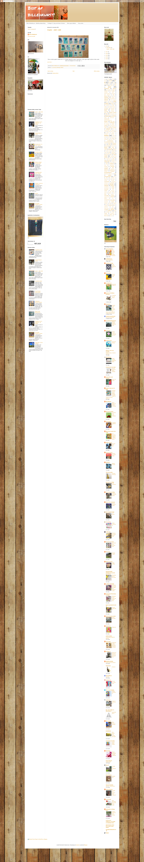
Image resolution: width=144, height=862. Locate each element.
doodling (106, 103)
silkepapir (106, 185)
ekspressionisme (112, 106)
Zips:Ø (107, 765)
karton (113, 135)
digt (107, 102)
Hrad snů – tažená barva (110, 786)
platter (115, 173)
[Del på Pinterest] (84, 66)
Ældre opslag (96, 71)
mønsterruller (107, 161)
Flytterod (113, 666)
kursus (105, 143)
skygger (112, 187)
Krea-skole (80, 23)
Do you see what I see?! (114, 682)
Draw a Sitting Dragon (113, 743)
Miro (111, 154)
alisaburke (108, 304)
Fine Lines (108, 551)
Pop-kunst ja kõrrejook (110, 317)
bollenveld (106, 98)
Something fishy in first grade (114, 576)
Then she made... (109, 472)
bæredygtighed (112, 98)
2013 (107, 58)
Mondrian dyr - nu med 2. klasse (38, 145)
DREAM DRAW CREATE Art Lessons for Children (110, 573)
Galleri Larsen (109, 442)
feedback (112, 110)
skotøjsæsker (106, 186)
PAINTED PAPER (109, 661)
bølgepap (106, 99)
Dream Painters (109, 789)
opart (105, 165)
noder (107, 163)
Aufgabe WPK (108, 761)
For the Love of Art (110, 541)
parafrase (106, 171)
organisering (112, 165)
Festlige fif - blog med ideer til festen (56, 23)
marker (105, 149)
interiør (105, 131)
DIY (114, 102)
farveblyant (106, 108)
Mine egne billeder (71, 23)
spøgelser (113, 195)
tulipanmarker (106, 208)
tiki (109, 204)
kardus (106, 135)
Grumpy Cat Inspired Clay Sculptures (114, 792)
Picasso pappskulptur (114, 608)
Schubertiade (106, 181)
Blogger (85, 845)
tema (110, 203)
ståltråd (113, 199)
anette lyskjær (109, 636)
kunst (115, 139)
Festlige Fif (108, 651)
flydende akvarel (112, 112)
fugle (105, 115)
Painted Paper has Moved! (110, 662)
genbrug (107, 116)
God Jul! (107, 676)
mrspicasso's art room (111, 367)
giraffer (105, 117)
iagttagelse (108, 128)
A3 (115, 84)
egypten (105, 106)
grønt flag (112, 121)
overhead (112, 166)
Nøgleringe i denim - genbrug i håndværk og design (114, 645)
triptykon (110, 205)
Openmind (108, 750)
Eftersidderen (109, 675)
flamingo (112, 111)
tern (106, 204)
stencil (112, 196)
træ (112, 206)
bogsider (112, 97)
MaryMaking (108, 401)
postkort (114, 176)
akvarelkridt (109, 89)
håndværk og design (112, 127)
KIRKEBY (108, 462)
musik (113, 158)
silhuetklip (106, 184)
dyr (115, 103)
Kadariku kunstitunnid (110, 316)
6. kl (110, 82)
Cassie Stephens (109, 248)
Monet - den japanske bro (37, 312)
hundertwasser (112, 125)
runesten (105, 180)
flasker (105, 112)
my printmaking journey (111, 320)
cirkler (110, 101)
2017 (107, 51)
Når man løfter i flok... (113, 444)
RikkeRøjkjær (109, 775)
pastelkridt (112, 171)
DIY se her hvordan (110, 690)
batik (113, 92)
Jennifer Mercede (111, 131)
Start (73, 71)
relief (109, 179)
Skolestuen (108, 665)
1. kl (108, 79)
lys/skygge (108, 145)
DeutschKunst (109, 760)
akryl (109, 87)
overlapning (106, 167)
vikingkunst (112, 213)
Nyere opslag (50, 71)
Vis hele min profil (31, 36)
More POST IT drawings (113, 723)
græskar (106, 121)
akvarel (54, 67)
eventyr (109, 107)
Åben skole (106, 215)
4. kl (110, 81)
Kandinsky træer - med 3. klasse (38, 173)
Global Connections (114, 524)
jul (115, 131)
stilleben (105, 198)
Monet (111, 157)
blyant (110, 96)
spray (105, 194)
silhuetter (111, 184)
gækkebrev (106, 122)
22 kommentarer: (73, 65)
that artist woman (109, 411)
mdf (109, 152)
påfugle (105, 179)
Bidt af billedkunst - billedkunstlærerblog (36, 23)
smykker (105, 190)
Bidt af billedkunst (33, 34)
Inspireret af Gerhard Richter (114, 494)
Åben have (112, 214)
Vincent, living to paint (113, 275)
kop (109, 138)
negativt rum (114, 161)
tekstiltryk (105, 203)
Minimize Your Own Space (114, 454)
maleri (113, 147)
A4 (107, 85)
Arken (114, 89)
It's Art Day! (108, 522)
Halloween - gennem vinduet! (38, 302)
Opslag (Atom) (55, 73)
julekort (107, 132)
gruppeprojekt (106, 118)
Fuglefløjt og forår (38, 249)
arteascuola (108, 799)
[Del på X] (81, 66)
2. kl (52, 67)
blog (113, 94)
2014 (107, 57)
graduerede (112, 117)
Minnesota (106, 154)
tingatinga (113, 204)
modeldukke (113, 156)
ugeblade (112, 209)
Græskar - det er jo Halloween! (39, 184)
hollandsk (106, 125)
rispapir (113, 179)
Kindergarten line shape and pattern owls (114, 598)
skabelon (112, 185)
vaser (115, 210)
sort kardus (112, 191)
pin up (111, 173)
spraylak (112, 194)
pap (113, 167)
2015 (107, 55)
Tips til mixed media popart (37, 292)
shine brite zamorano (110, 502)
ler (106, 144)
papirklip (106, 168)
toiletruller (106, 205)
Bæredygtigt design (110, 512)
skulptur (112, 186)
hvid (108, 126)
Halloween (112, 122)
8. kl (105, 84)
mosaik (115, 157)
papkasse (112, 168)
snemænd (112, 190)
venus (113, 211)
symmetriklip (112, 200)
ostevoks (106, 166)
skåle (113, 189)
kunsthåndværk (110, 140)
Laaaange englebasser (114, 423)
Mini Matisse (108, 153)
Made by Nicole (109, 561)
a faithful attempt (109, 263)
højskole (105, 127)
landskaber (114, 143)
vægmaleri (106, 214)
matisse (105, 152)
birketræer (113, 93)
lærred (105, 147)
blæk (114, 96)
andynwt (77, 845)
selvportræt (112, 182)
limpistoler (114, 144)
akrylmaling (106, 88)
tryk (114, 205)
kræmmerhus (106, 139)
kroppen (113, 138)
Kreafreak (108, 330)
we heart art (108, 680)
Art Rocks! (108, 700)
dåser (113, 105)
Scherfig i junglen (38, 152)
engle (105, 107)
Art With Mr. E (109, 283)
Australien (106, 92)
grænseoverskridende (108, 120)
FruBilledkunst (109, 258)
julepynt (113, 132)
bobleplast (106, 97)
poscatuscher (107, 176)
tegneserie (106, 201)
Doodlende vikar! (38, 281)
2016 (107, 53)
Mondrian (106, 157)
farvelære (112, 108)
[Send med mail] (78, 66)
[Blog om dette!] (79, 66)
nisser (115, 162)
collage (114, 101)
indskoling (58, 67)
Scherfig (112, 180)
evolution (113, 107)
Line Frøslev (108, 421)
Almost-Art (108, 626)
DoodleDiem (108, 731)
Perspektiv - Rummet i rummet (38, 204)
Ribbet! (107, 832)
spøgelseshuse (107, 196)
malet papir (112, 148)
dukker (112, 103)
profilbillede (112, 177)
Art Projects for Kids (110, 740)
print (107, 177)
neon (106, 162)
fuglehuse (109, 115)
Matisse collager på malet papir (38, 163)
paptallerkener (112, 170)
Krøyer (111, 139)
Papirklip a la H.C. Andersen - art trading (38, 123)
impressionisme (107, 130)
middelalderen (113, 152)
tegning (112, 201)
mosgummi (108, 158)
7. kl (114, 82)
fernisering (106, 111)
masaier (114, 149)
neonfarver (111, 162)
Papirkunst (114, 627)
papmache (106, 170)
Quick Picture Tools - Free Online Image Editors (110, 826)
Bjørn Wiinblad (107, 94)
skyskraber (106, 189)
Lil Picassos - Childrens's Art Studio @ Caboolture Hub (110, 821)
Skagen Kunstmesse (114, 692)
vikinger (105, 213)
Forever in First (109, 452)
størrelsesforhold (107, 199)
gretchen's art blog (110, 482)
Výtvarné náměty (109, 785)
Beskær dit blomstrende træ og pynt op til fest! (114, 654)
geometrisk (113, 116)
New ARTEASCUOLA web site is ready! (114, 802)
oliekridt (61, 67)
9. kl (109, 84)
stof (112, 198)
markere (110, 149)
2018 (107, 46)
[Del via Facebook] (82, 66)
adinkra (111, 85)
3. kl (105, 80)
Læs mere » (49, 62)
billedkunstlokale (107, 93)
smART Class (109, 340)
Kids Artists (108, 273)
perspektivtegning (108, 172)
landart (36, 193)
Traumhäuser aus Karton (114, 296)
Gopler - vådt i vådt (54, 30)
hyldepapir (113, 126)
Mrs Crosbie (108, 721)
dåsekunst (108, 105)
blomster (105, 96)
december (109, 47)
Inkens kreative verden (111, 616)
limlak (110, 144)
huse (105, 126)
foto (107, 113)
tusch (112, 208)
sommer (105, 191)
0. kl (105, 79)
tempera (114, 203)
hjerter (113, 123)
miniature (113, 153)
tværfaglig (106, 209)
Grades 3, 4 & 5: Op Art (114, 702)
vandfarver (110, 210)
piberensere (106, 173)
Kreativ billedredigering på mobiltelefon (114, 754)
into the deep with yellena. (114, 504)
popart (109, 175)
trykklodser (106, 206)
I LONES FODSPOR (110, 584)
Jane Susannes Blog (110, 492)
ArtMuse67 (108, 531)
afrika (115, 85)
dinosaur (110, 102)
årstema (111, 215)
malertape (106, 148)
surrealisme (106, 200)
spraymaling (106, 195)
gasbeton (114, 115)
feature (105, 110)
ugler (105, 210)
